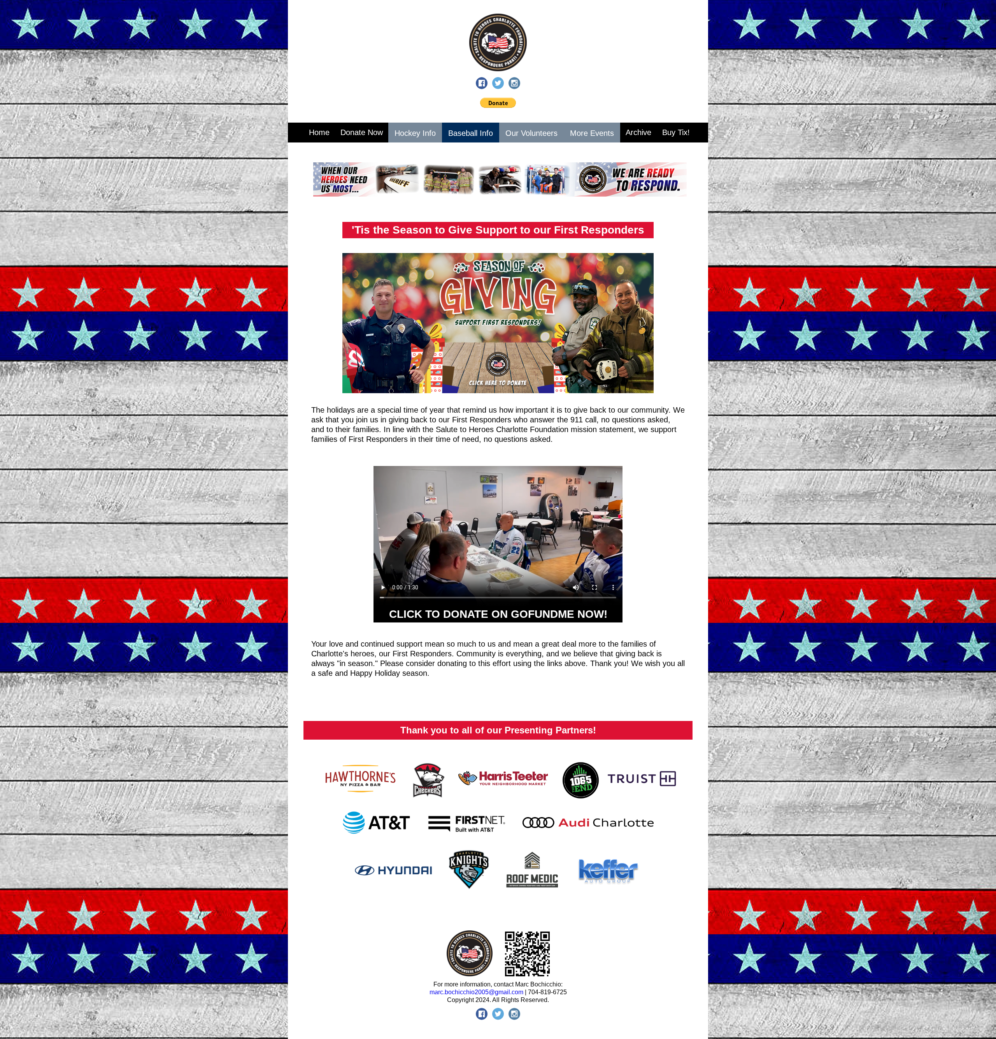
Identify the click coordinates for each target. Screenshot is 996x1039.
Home (319, 132)
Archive (638, 132)
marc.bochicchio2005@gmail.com (476, 992)
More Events (592, 133)
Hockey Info (415, 133)
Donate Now (361, 132)
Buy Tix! (676, 132)
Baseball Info (470, 133)
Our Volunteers (531, 133)
